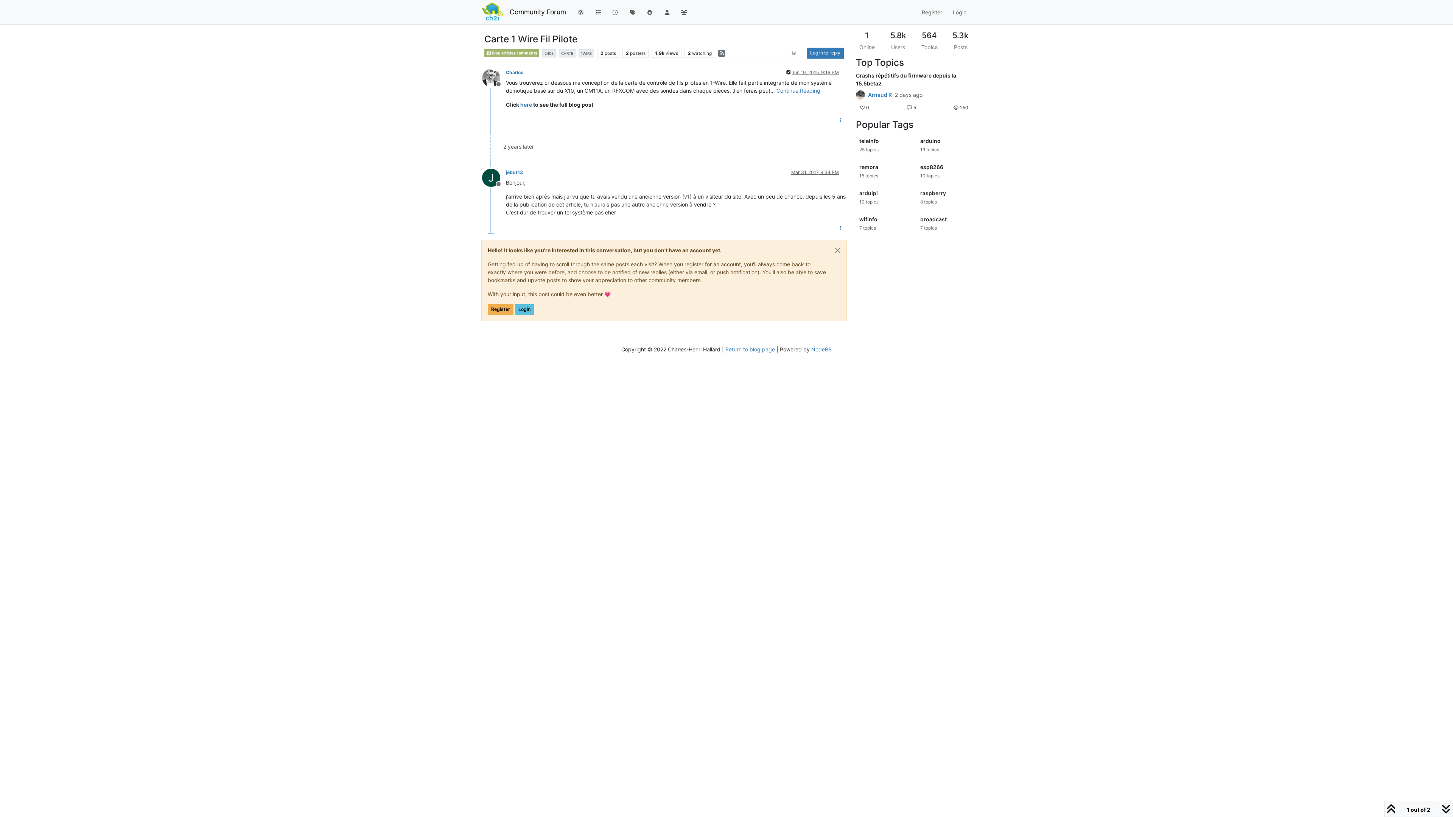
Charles (514, 72)
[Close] (837, 250)
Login (524, 309)
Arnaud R (880, 95)
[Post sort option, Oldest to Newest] (794, 53)
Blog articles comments (514, 53)
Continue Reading (798, 90)
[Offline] (494, 77)
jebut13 (514, 172)
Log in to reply (825, 53)
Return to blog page (750, 349)
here (526, 104)
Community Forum (538, 12)
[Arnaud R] (860, 94)
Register (500, 309)
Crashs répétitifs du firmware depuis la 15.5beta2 (906, 79)
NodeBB (821, 349)
